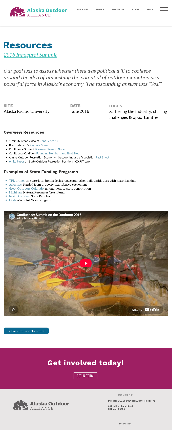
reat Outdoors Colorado (27, 188)
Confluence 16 (49, 141)
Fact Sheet (102, 157)
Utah (12, 200)
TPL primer (17, 180)
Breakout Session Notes (50, 149)
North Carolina (19, 196)
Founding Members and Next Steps (58, 153)
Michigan (15, 192)
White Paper (16, 161)
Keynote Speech (40, 145)
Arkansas (15, 184)
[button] (164, 9)
